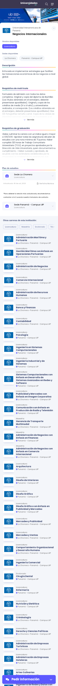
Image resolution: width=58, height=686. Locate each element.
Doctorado (40, 226)
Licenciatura (9, 46)
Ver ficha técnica (46, 183)
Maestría (26, 226)
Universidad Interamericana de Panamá (27, 29)
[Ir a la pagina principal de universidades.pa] (29, 4)
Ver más (30, 119)
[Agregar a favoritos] (54, 28)
